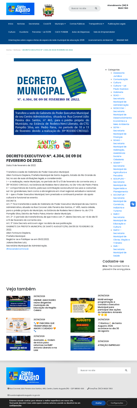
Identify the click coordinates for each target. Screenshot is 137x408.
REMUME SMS (122, 40)
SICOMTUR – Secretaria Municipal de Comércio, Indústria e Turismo (119, 202)
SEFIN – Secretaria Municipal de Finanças (119, 132)
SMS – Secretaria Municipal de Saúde (119, 251)
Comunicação (120, 79)
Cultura (11, 32)
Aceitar (99, 403)
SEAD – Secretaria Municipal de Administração (121, 100)
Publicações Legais (116, 23)
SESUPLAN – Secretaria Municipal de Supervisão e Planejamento (120, 185)
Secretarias (34, 23)
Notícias (21, 23)
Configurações (117, 403)
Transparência (96, 23)
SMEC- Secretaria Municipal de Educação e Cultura (119, 220)
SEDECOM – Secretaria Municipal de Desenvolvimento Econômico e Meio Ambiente (122, 116)
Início (10, 23)
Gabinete (118, 92)
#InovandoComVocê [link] (17, 248)
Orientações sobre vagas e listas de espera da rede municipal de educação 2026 (46, 40)
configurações (15, 405)
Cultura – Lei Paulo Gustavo (120, 87)
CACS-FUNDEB (61, 32)
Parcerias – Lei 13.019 (41, 32)
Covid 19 (47, 23)
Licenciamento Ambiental (100, 40)
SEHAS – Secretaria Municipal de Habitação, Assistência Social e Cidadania (119, 150)
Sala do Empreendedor (104, 32)
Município (59, 23)
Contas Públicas (77, 23)
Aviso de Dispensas (81, 32)
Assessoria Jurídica (118, 74)
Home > (9, 50)
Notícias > (18, 50)
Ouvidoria (23, 32)
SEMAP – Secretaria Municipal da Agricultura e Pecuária (120, 169)
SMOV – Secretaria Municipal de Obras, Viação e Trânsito (121, 236)
